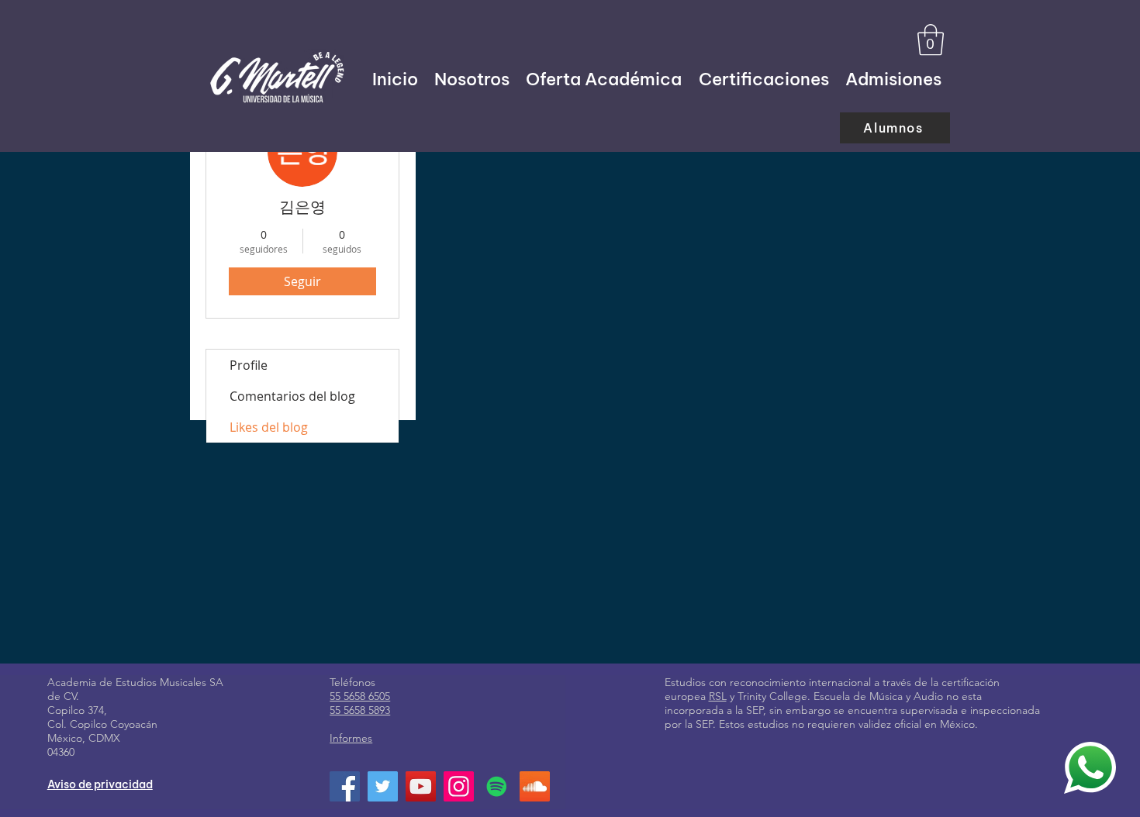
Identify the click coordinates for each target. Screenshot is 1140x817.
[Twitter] (383, 786)
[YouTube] (421, 786)
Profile (249, 365)
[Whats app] (1089, 767)
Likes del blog (269, 427)
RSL (718, 696)
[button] (930, 39)
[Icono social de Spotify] (497, 786)
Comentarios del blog (292, 396)
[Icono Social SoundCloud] (535, 786)
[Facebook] (345, 786)
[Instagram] (459, 786)
